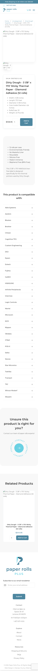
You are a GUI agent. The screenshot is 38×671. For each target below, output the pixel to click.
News (19, 640)
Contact (19, 636)
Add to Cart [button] (22, 538)
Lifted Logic (29, 668)
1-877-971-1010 (19, 621)
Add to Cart (26, 122)
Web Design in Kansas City (14, 668)
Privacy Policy (19, 658)
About (19, 632)
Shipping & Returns (19, 651)
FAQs (19, 655)
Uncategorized (17, 21)
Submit (19, 596)
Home (7, 21)
